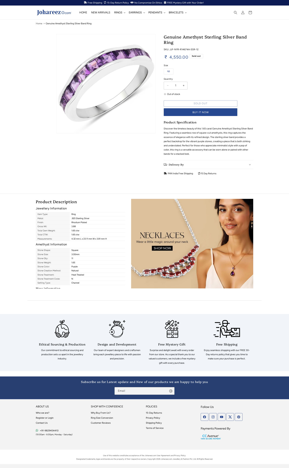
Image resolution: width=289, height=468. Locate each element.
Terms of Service (155, 428)
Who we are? (42, 412)
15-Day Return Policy (118, 2)
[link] (62, 340)
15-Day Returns (154, 412)
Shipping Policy (154, 422)
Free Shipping (95, 2)
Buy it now (200, 112)
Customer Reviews (101, 422)
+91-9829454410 (49, 430)
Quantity (168, 79)
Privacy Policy (153, 417)
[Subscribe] (170, 391)
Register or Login (45, 417)
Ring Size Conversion (102, 417)
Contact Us (42, 422)
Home (39, 23)
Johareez (148, 455)
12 (170, 71)
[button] (119, 12)
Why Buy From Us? (101, 412)
